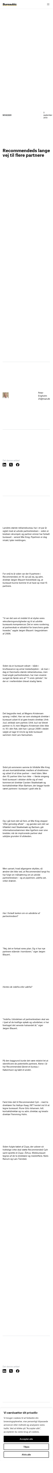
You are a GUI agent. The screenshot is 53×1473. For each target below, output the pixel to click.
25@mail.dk (44, 398)
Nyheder (7, 115)
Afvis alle (26, 1454)
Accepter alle (26, 1439)
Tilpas (26, 1446)
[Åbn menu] (48, 4)
